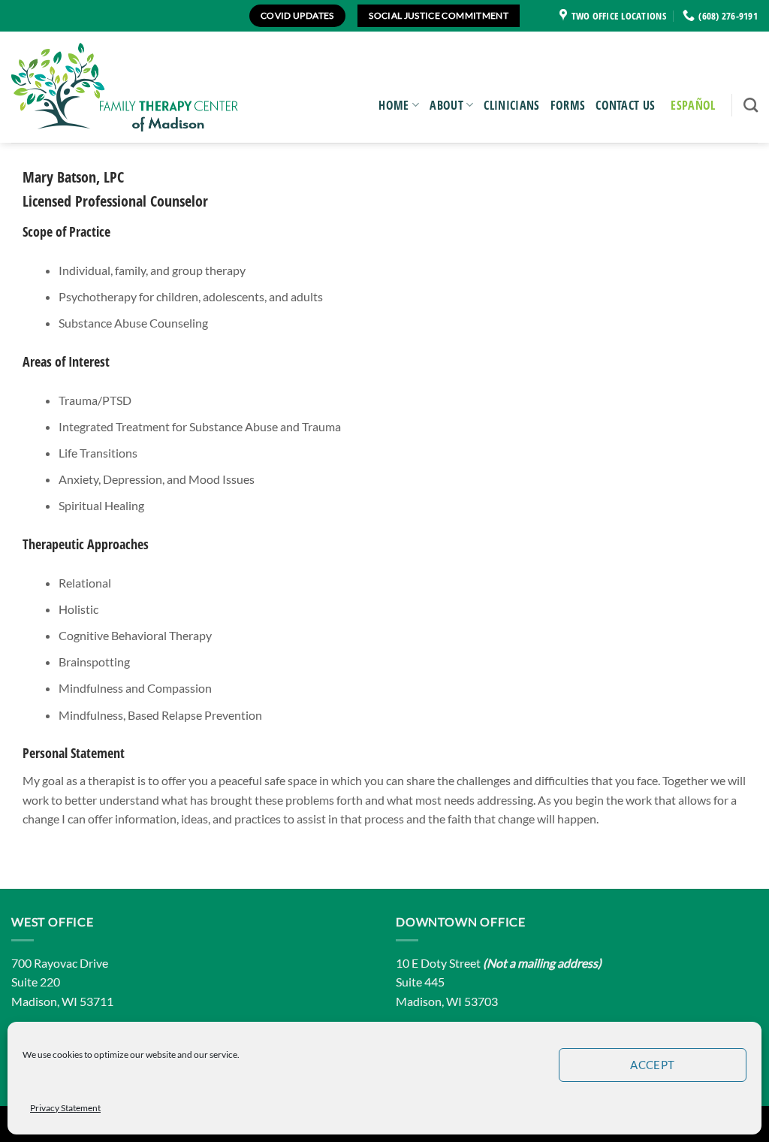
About (446, 105)
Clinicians (511, 105)
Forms (568, 105)
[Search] (750, 105)
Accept (652, 1064)
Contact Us (625, 105)
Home (393, 105)
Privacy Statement (65, 1107)
